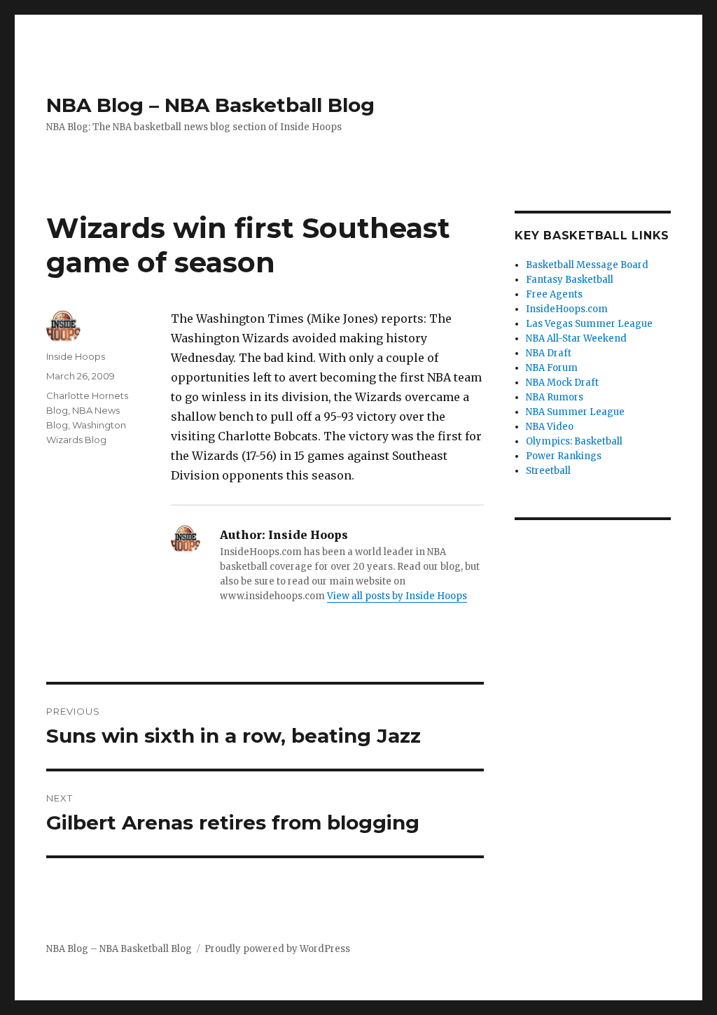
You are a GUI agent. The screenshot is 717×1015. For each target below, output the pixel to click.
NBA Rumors (554, 397)
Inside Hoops (75, 356)
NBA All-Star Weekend (576, 338)
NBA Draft (548, 353)
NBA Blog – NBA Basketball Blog (210, 105)
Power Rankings (563, 456)
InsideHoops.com (567, 309)
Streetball (548, 471)
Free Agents (554, 294)
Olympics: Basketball (574, 441)
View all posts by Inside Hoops (397, 596)
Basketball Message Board (587, 265)
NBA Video (549, 427)
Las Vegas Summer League (589, 324)
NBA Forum (552, 368)
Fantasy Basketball (569, 280)
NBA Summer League (575, 412)
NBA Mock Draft (562, 382)
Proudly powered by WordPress (277, 949)
